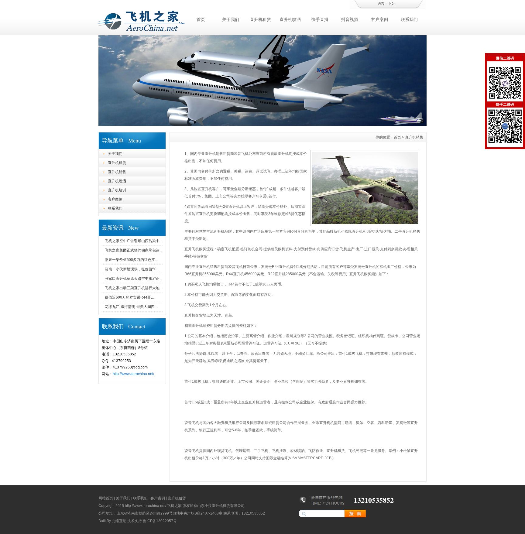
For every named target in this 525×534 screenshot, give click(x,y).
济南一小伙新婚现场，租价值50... (132, 269)
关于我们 (230, 19)
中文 (391, 3)
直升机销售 (117, 172)
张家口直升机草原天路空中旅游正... (133, 278)
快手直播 (319, 19)
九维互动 (119, 521)
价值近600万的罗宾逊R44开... (129, 297)
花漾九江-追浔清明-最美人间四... (131, 307)
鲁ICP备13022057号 (160, 521)
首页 (201, 19)
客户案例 (379, 19)
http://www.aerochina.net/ (133, 374)
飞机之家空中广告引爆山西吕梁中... (133, 241)
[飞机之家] (262, 124)
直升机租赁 (260, 19)
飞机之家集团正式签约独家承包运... (133, 250)
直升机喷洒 (290, 19)
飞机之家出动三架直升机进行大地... (133, 288)
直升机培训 (117, 190)
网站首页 (105, 498)
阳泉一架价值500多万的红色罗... (131, 260)
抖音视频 (349, 19)
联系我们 (409, 19)
